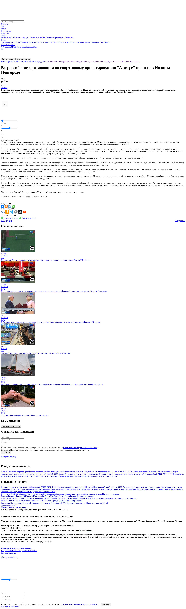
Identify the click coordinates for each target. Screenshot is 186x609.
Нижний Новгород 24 (34, 496)
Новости (4, 24)
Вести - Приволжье (20, 498)
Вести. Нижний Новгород (55, 498)
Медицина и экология (74, 494)
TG (19, 47)
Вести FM (49, 496)
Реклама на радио (21, 38)
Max (35, 47)
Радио (3, 29)
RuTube (29, 47)
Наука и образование (111, 494)
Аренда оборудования (54, 38)
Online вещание (8, 59)
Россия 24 (20, 496)
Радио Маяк (59, 496)
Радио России (70, 496)
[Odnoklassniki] (6, 206)
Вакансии (95, 42)
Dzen (24, 47)
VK (2, 47)
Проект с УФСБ (8, 45)
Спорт (30, 494)
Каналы (4, 496)
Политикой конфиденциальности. (16, 548)
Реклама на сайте (37, 38)
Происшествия (49, 494)
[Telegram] (9, 206)
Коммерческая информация (70, 501)
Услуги (4, 35)
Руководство (34, 42)
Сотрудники (45, 42)
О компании (6, 42)
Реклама (4, 501)
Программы (6, 498)
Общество (23, 494)
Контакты (80, 42)
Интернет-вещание (85, 496)
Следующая (180, 221)
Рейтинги (69, 38)
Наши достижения (20, 42)
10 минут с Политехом (126, 498)
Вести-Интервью (93, 498)
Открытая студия (108, 498)
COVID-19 (13, 494)
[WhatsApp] (13, 206)
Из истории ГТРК (58, 503)
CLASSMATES (11, 47)
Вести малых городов (76, 498)
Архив (12, 505)
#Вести (4, 88)
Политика (38, 494)
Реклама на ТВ (7, 38)
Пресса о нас (69, 42)
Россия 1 (12, 496)
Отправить (6, 452)
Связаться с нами (23, 59)
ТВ (2, 26)
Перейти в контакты (10, 607)
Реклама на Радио (28, 501)
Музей (87, 42)
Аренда (55, 501)
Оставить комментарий (11, 426)
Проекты (5, 33)
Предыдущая (6, 221)
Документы (105, 42)
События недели (36, 498)
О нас (3, 40)
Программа (6, 31)
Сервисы (5, 505)
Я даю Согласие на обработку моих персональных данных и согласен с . (49, 447)
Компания (5, 503)
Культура (60, 494)
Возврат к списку (8, 457)
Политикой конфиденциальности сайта (80, 447)
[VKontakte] (2, 206)
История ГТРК (57, 42)
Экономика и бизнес (93, 494)
